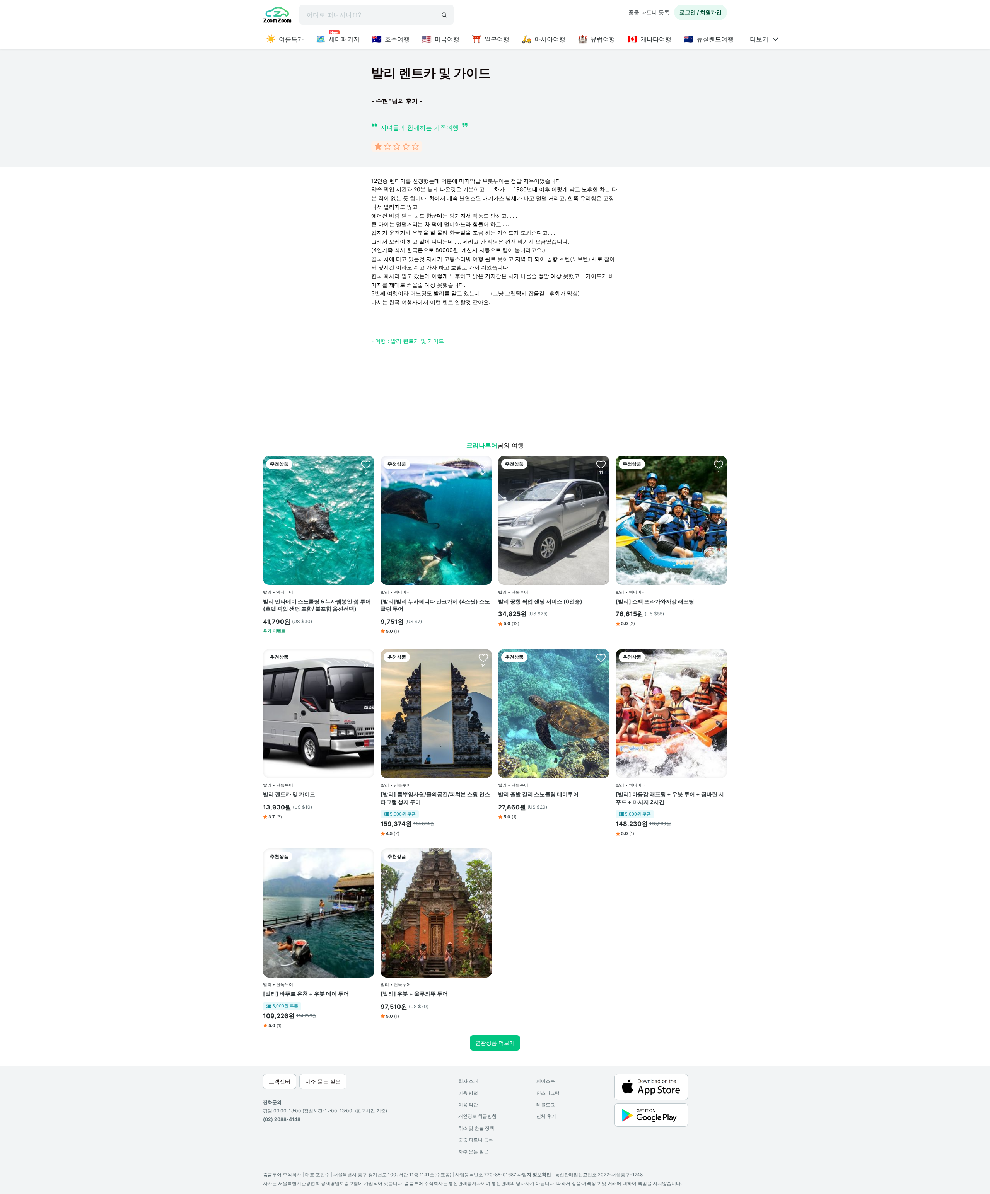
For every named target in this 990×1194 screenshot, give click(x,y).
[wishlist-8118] (483, 857)
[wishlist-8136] (718, 657)
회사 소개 (468, 1081)
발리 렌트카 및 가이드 (289, 794)
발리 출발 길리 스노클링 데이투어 (538, 794)
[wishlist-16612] (483, 464)
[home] (277, 16)
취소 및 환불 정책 (476, 1128)
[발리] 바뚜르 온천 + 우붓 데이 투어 (306, 993)
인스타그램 (548, 1093)
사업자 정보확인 (534, 1174)
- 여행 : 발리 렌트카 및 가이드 (407, 340)
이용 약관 (468, 1104)
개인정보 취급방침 (477, 1116)
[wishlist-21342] (366, 464)
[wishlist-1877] (718, 464)
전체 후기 (546, 1116)
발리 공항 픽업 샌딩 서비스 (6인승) (540, 601)
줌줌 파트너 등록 (648, 12)
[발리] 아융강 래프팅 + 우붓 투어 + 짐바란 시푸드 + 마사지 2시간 (670, 798)
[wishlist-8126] (366, 857)
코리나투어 (481, 445)
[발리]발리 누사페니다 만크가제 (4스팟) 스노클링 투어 (435, 605)
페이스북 (545, 1081)
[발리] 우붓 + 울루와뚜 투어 (414, 993)
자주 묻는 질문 (473, 1152)
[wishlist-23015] (601, 657)
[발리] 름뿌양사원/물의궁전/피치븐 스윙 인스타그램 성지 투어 (435, 798)
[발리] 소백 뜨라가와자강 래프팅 (655, 601)
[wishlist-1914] (601, 464)
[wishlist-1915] (366, 657)
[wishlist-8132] (483, 657)
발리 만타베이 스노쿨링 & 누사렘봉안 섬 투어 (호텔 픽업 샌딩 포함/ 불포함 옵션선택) (317, 605)
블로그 (545, 1104)
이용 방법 (468, 1093)
